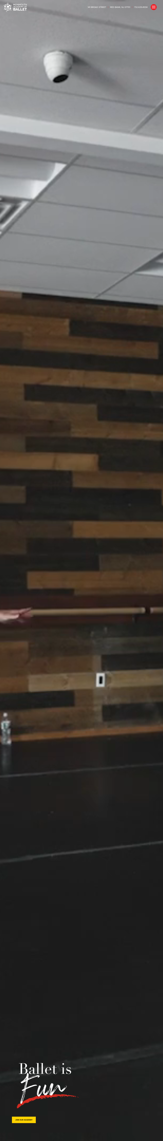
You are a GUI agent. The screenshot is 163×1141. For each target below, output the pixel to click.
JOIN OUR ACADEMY (24, 1120)
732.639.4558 (140, 7)
